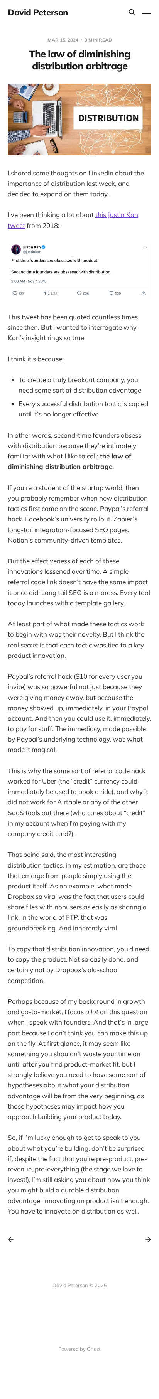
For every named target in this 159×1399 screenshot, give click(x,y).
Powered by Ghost (79, 1349)
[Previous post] (13, 1239)
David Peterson (38, 12)
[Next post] (145, 1239)
